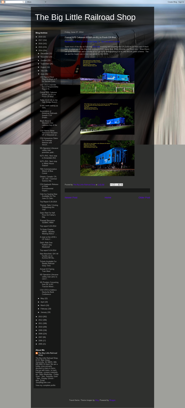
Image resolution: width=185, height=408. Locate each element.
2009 (40, 330)
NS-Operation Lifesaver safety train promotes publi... (49, 150)
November (45, 57)
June (43, 74)
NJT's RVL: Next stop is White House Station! (48, 163)
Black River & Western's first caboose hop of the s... (48, 124)
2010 (40, 327)
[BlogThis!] (114, 184)
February (44, 309)
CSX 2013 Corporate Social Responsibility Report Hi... (49, 87)
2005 (40, 344)
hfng (97, 400)
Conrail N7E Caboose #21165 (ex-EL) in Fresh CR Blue (48, 94)
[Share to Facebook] (119, 184)
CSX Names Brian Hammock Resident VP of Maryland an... (49, 133)
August (44, 67)
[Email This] (111, 184)
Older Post (144, 197)
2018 (40, 37)
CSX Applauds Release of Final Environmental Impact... (49, 187)
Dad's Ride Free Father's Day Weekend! (46, 245)
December (45, 53)
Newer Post (71, 197)
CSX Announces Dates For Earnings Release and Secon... (49, 141)
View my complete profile (45, 385)
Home (108, 197)
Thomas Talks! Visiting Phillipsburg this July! (49, 207)
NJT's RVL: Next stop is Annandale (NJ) (48, 157)
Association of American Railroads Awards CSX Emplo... (48, 114)
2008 (40, 334)
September (45, 64)
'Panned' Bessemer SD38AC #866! (47, 222)
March (43, 305)
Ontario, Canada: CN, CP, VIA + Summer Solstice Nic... (48, 179)
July (42, 71)
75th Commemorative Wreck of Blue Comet (48, 171)
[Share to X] (116, 184)
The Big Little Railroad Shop (85, 17)
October (44, 60)
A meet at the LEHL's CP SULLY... (48, 238)
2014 (40, 50)
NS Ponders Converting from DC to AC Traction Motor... (49, 284)
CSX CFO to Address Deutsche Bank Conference (48, 292)
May (43, 298)
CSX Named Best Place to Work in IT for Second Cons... (48, 79)
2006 (40, 341)
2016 (40, 44)
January (44, 312)
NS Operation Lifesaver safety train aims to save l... (49, 277)
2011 (40, 323)
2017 (40, 40)
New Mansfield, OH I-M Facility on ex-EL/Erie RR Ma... (49, 256)
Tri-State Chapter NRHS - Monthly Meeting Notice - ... (48, 231)
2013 (40, 317)
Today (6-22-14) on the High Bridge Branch (49, 101)
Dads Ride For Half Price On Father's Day (48, 215)
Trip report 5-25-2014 (48, 226)
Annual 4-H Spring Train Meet (47, 270)
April (43, 302)
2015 (40, 47)
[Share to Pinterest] (121, 184)
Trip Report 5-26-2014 (48, 202)
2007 (40, 337)
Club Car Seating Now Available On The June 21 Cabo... (48, 196)
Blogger (112, 400)
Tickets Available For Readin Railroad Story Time (48, 263)
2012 (40, 320)
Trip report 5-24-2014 (48, 250)
